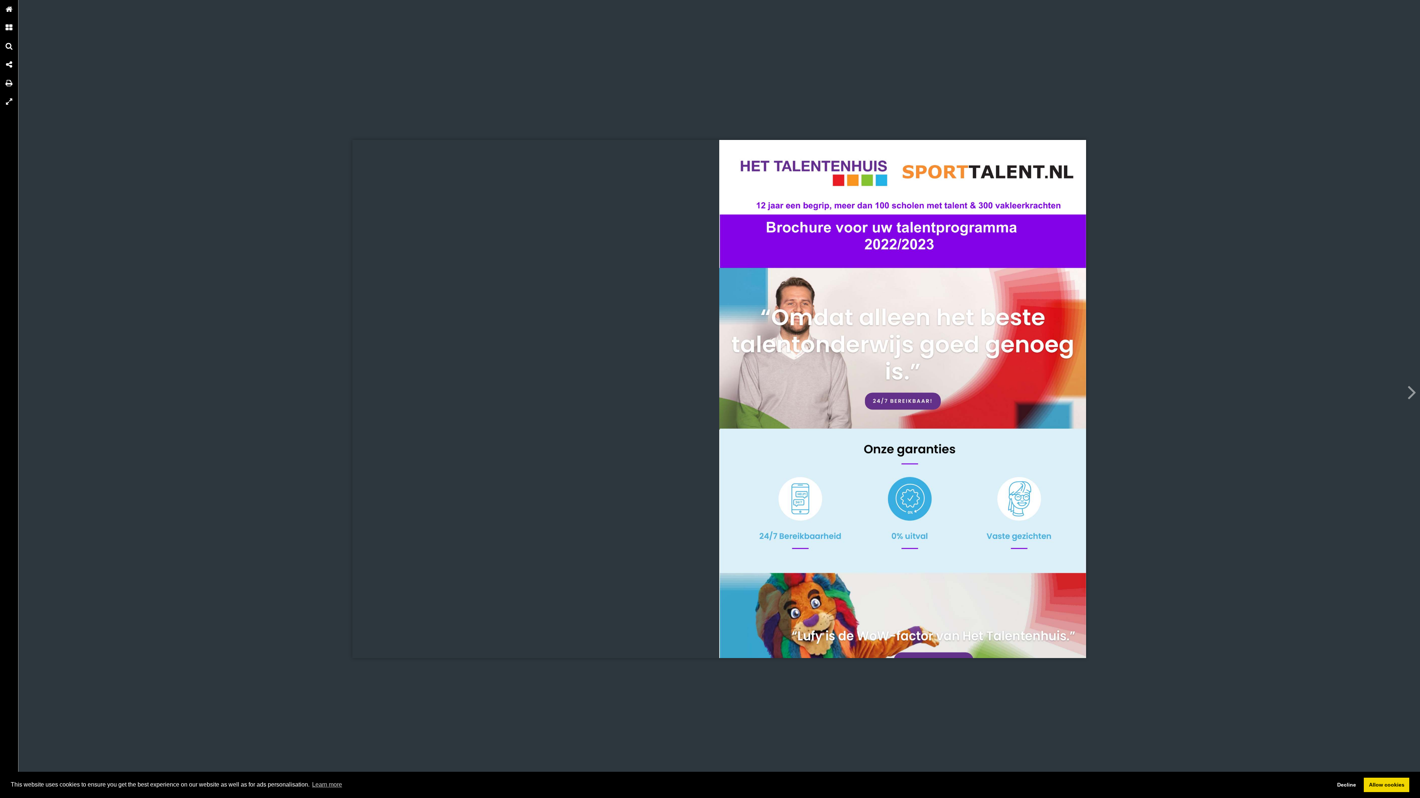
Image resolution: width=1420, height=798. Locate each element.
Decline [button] (1346, 785)
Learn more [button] (327, 784)
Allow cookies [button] (1386, 785)
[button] (9, 9)
